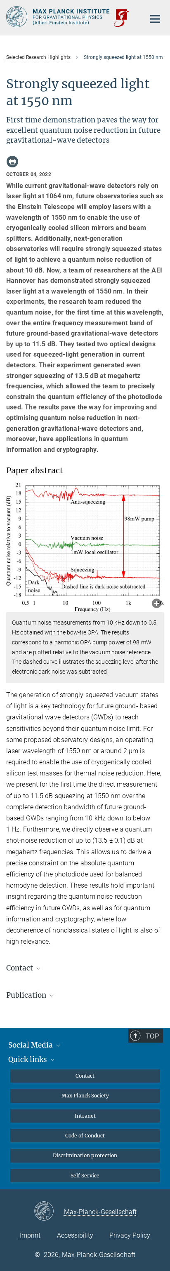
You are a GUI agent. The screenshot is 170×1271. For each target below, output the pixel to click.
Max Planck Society (85, 1095)
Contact (85, 1076)
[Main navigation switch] (155, 19)
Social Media (31, 1045)
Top (152, 1036)
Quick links (28, 1059)
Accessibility (75, 1235)
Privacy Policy (129, 1235)
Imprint (30, 1235)
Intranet (85, 1116)
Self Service (85, 1175)
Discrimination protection (85, 1155)
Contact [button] (20, 968)
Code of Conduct (85, 1135)
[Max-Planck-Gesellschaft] (49, 1212)
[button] (156, 604)
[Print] (12, 161)
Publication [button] (27, 995)
